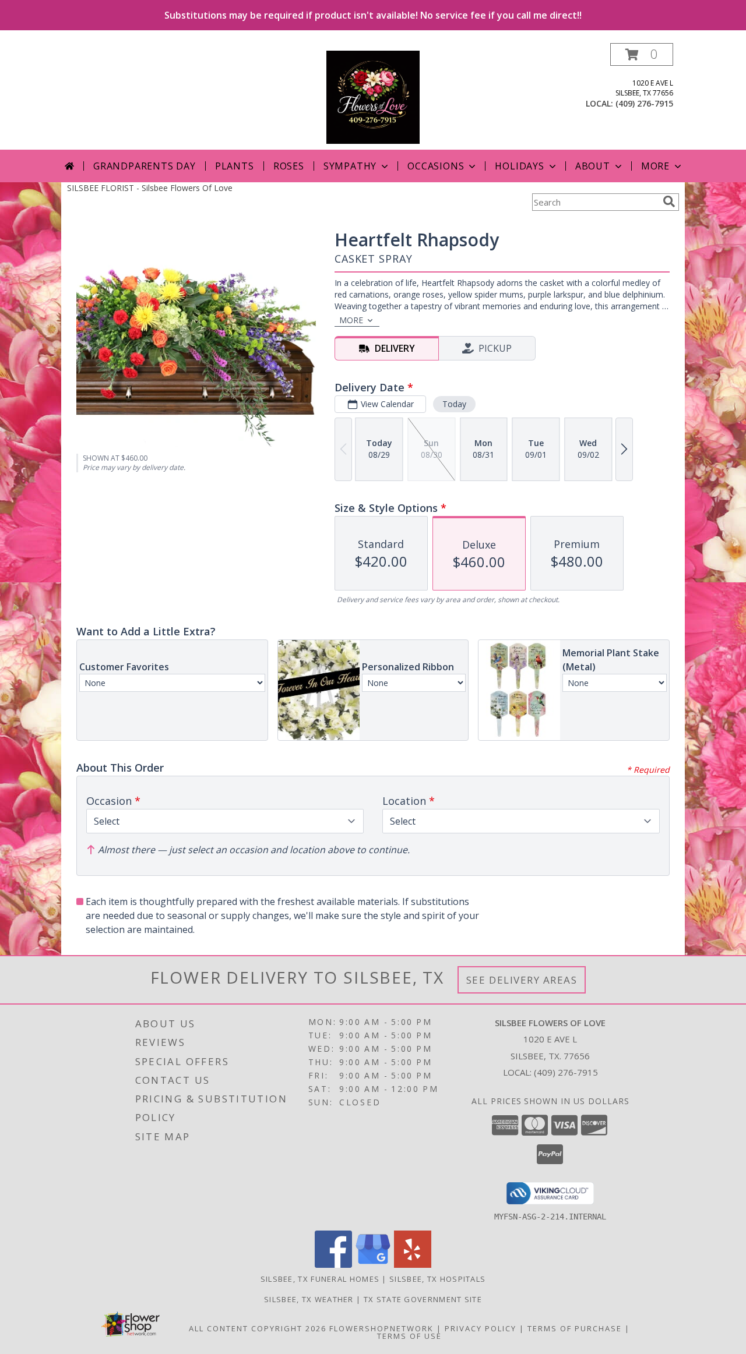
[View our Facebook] (333, 1264)
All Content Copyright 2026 (257, 1328)
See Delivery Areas (522, 980)
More (655, 166)
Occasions (435, 166)
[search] (669, 201)
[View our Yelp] (412, 1264)
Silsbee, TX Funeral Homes (320, 1279)
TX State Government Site (423, 1299)
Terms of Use (409, 1336)
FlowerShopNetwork (381, 1328)
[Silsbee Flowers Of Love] (373, 96)
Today (454, 403)
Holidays (519, 166)
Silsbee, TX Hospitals (437, 1279)
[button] (641, 54)
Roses (288, 166)
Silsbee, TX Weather (309, 1299)
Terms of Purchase (574, 1328)
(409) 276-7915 (644, 103)
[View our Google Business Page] (373, 1264)
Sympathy (349, 166)
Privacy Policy (480, 1328)
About (592, 166)
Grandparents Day (144, 166)
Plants (234, 166)
